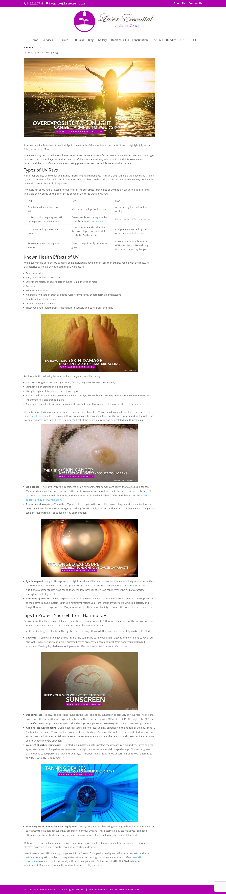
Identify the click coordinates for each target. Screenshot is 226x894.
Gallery (102, 40)
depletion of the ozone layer (39, 416)
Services (48, 40)
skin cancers (96, 221)
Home (34, 40)
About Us (179, 3)
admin (30, 52)
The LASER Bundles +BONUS (170, 40)
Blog (91, 40)
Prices (64, 40)
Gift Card (78, 40)
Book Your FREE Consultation (129, 40)
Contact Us (195, 3)
